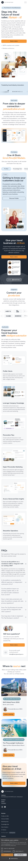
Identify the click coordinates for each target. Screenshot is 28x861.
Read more (13, 845)
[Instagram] (2, 807)
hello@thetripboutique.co (16, 654)
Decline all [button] (20, 854)
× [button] (26, 839)
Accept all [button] (7, 854)
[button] (25, 2)
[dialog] (14, 849)
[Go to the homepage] (7, 2)
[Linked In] (5, 807)
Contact (3, 803)
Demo (3, 801)
